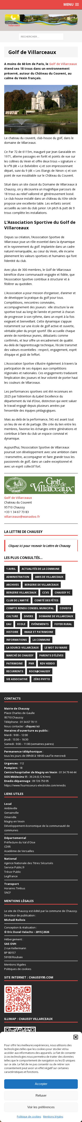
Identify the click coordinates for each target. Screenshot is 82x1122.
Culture (12, 616)
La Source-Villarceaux (22, 647)
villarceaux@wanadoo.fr (22, 517)
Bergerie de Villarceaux (42, 585)
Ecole (21, 624)
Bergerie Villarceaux (21, 592)
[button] (76, 1037)
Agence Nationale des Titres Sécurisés (28, 863)
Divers (28, 616)
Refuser (41, 1095)
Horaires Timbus (14, 888)
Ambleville (10, 808)
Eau (8, 624)
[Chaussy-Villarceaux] (41, 20)
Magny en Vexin (14, 821)
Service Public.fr (14, 867)
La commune (41, 640)
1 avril (11, 569)
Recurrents (14, 671)
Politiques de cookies (17, 969)
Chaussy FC (62, 592)
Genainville (11, 813)
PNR (31, 663)
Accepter (41, 1084)
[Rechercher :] (41, 36)
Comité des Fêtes (46, 600)
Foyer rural (63, 624)
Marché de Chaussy (19, 655)
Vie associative (17, 679)
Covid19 (65, 608)
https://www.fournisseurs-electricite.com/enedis (35, 785)
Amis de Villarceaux (49, 577)
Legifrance (11, 876)
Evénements (40, 624)
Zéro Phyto (41, 679)
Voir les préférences (41, 1107)
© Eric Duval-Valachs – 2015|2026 (26, 932)
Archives (12, 585)
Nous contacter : (22, 726)
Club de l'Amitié (17, 600)
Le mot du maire (56, 647)
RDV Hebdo (47, 663)
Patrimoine (14, 663)
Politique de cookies (29, 1116)
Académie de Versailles (19, 851)
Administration (17, 577)
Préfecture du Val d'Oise (19, 842)
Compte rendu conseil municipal (30, 608)
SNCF (7, 892)
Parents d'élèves (51, 655)
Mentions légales (53, 1116)
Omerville (10, 817)
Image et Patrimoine (38, 632)
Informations (16, 640)
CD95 (7, 846)
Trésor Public (12, 872)
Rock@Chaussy (39, 671)
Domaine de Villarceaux (56, 616)
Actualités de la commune (41, 569)
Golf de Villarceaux (63, 64)
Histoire (12, 632)
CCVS (45, 592)
